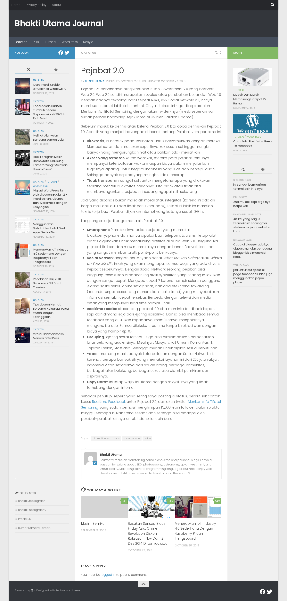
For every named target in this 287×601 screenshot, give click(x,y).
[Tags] (262, 170)
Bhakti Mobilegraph (31, 501)
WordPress (70, 42)
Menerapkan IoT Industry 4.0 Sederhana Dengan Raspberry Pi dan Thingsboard (195, 531)
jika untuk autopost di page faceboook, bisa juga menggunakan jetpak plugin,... (252, 276)
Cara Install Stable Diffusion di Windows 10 (49, 87)
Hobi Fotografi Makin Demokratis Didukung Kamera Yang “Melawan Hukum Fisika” (50, 163)
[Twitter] (67, 52)
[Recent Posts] (28, 70)
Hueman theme (70, 590)
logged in (108, 574)
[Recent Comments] (243, 170)
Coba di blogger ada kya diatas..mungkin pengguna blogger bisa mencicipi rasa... (252, 250)
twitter (147, 438)
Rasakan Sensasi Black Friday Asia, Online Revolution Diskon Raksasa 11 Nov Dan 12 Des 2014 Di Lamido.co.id (148, 533)
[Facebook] (60, 52)
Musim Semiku (92, 523)
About (56, 5)
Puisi (36, 42)
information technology (106, 438)
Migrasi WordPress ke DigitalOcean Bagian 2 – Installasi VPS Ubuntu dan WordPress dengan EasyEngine (50, 198)
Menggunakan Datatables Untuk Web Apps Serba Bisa (49, 228)
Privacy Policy (36, 5)
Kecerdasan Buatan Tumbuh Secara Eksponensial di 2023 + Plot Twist (49, 112)
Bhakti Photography (32, 510)
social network (131, 438)
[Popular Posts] (55, 70)
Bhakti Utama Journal (59, 23)
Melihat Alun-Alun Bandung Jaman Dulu (48, 137)
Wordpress (40, 186)
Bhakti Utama (94, 81)
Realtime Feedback (109, 401)
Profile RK (24, 519)
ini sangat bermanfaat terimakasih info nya (249, 186)
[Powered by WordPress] (32, 590)
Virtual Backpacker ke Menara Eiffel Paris (48, 336)
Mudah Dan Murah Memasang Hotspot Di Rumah (249, 99)
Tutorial (50, 42)
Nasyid (88, 42)
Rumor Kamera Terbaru (34, 528)
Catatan (21, 42)
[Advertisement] (44, 415)
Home (16, 5)
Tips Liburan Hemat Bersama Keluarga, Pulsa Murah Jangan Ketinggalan (51, 310)
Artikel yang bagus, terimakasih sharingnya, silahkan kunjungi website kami (251, 225)
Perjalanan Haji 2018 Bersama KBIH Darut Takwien (47, 283)
